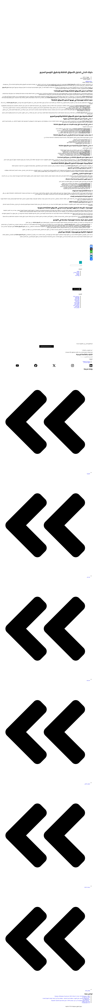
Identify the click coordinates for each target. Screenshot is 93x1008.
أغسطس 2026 (76, 296)
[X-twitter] (54, 365)
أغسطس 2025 (76, 305)
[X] (46, 249)
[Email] (46, 254)
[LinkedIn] (46, 256)
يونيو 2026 (77, 297)
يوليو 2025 (77, 307)
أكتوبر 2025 (77, 303)
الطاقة (77, 274)
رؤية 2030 (77, 275)
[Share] (46, 259)
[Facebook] (46, 246)
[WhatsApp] (46, 251)
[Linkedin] (90, 365)
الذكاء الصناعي (76, 272)
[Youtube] (17, 365)
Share (91, 245)
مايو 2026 (77, 298)
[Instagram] (72, 365)
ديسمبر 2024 (76, 308)
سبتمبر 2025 (76, 304)
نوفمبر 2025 (76, 302)
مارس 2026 (76, 299)
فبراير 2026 (77, 300)
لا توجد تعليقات (88, 81)
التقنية (78, 271)
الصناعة (77, 273)
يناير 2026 (77, 301)
